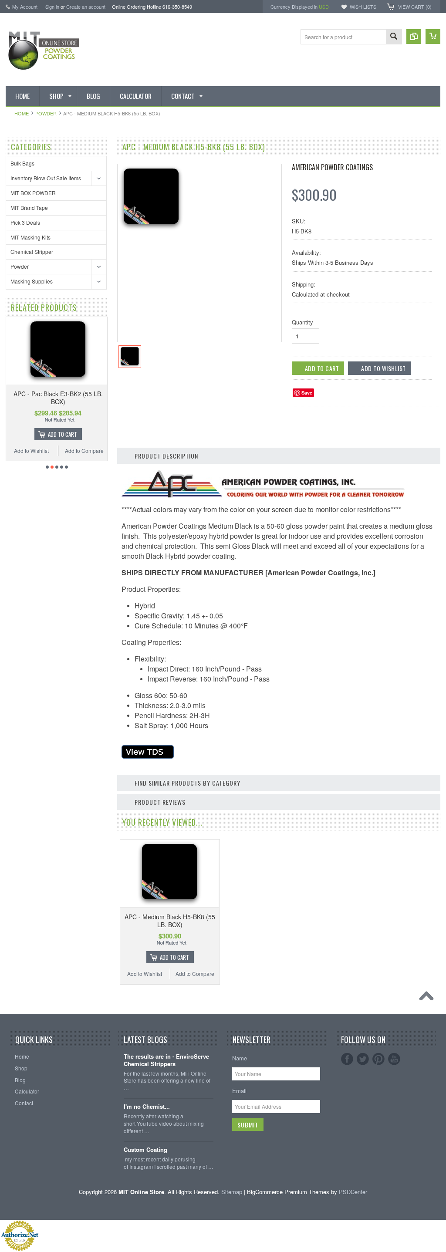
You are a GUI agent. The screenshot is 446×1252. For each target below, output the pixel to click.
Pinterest (378, 1059)
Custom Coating (145, 1150)
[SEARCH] (394, 37)
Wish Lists (363, 6)
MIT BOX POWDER (33, 192)
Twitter (363, 1059)
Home (21, 113)
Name (239, 1058)
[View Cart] (433, 36)
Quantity (302, 322)
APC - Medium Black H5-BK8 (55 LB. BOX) (170, 920)
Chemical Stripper (31, 251)
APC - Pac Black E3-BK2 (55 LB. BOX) (58, 397)
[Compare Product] (413, 36)
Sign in (52, 6)
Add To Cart (62, 434)
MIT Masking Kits (30, 237)
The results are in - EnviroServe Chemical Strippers (166, 1060)
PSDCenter (353, 1192)
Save (306, 392)
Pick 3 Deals (25, 222)
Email (239, 1091)
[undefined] (151, 229)
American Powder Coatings (332, 167)
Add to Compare (84, 450)
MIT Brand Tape (29, 207)
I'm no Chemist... (147, 1106)
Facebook (347, 1059)
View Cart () (415, 6)
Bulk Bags (22, 163)
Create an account (85, 6)
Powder (46, 113)
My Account (24, 6)
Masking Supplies (31, 281)
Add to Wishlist (31, 450)
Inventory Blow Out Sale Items (45, 178)
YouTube (394, 1059)
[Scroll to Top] (428, 998)
